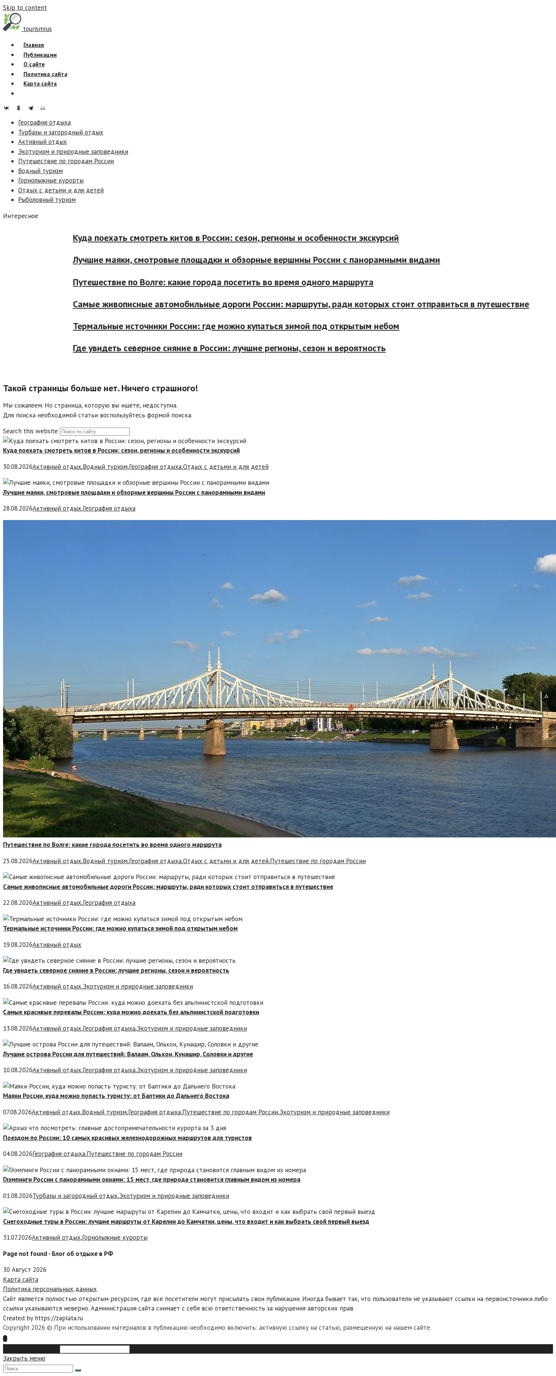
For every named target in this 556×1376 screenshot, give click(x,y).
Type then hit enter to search (172, 1349)
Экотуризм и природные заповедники (73, 151)
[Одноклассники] (20, 108)
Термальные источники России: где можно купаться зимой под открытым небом (248, 326)
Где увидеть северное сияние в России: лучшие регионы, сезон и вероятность (241, 348)
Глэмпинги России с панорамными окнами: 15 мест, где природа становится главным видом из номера (151, 1179)
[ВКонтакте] (8, 108)
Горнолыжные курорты (51, 180)
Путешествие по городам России (66, 161)
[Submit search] (78, 1370)
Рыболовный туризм (47, 199)
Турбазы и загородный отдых (60, 132)
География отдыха (44, 122)
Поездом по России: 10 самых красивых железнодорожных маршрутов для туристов (127, 1138)
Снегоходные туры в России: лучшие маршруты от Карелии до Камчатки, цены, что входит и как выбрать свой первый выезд (186, 1221)
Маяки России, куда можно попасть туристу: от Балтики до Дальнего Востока (116, 1096)
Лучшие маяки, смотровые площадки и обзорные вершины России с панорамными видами (269, 260)
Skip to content (25, 7)
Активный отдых (42, 141)
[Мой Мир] (44, 108)
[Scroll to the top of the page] (5, 1338)
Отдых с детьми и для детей (61, 190)
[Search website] (23, 93)
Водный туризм (40, 171)
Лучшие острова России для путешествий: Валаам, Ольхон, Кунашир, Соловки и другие (128, 1054)
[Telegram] (32, 108)
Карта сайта (20, 1279)
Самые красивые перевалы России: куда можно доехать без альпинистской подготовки (131, 1012)
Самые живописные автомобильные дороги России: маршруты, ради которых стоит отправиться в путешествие (313, 304)
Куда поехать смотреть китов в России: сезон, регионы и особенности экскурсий (248, 238)
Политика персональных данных (50, 1289)
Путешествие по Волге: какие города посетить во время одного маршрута (235, 282)
